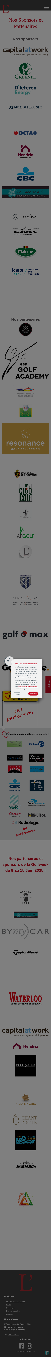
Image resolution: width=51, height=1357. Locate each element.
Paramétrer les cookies (18, 693)
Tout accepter (33, 693)
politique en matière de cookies (28, 686)
